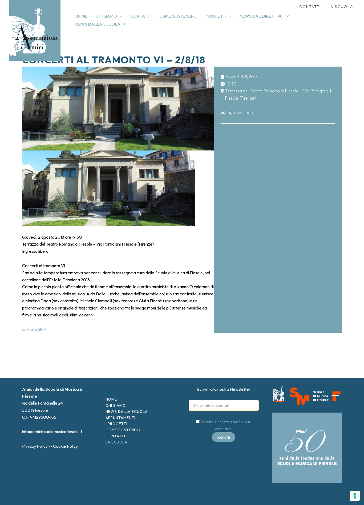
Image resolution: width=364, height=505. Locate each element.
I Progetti (116, 423)
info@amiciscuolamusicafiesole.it (52, 431)
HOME (111, 399)
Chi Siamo (116, 405)
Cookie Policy (65, 446)
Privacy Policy (35, 446)
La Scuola (116, 442)
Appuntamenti (120, 417)
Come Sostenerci (124, 429)
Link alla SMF (34, 329)
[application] (119, 16)
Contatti (115, 436)
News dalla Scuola (127, 411)
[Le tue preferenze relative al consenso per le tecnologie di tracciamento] (355, 496)
